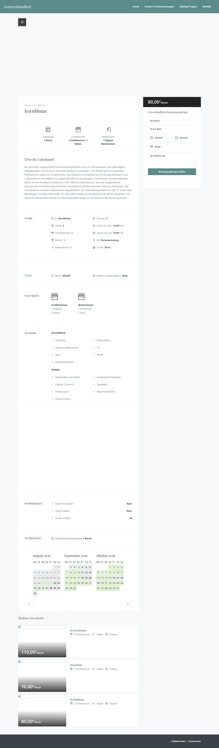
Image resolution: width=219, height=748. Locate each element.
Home (135, 6)
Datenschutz (178, 741)
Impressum (195, 741)
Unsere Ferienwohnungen (159, 6)
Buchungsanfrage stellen (172, 171)
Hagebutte (76, 665)
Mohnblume (77, 699)
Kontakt (206, 6)
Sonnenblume (78, 630)
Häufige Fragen (188, 6)
